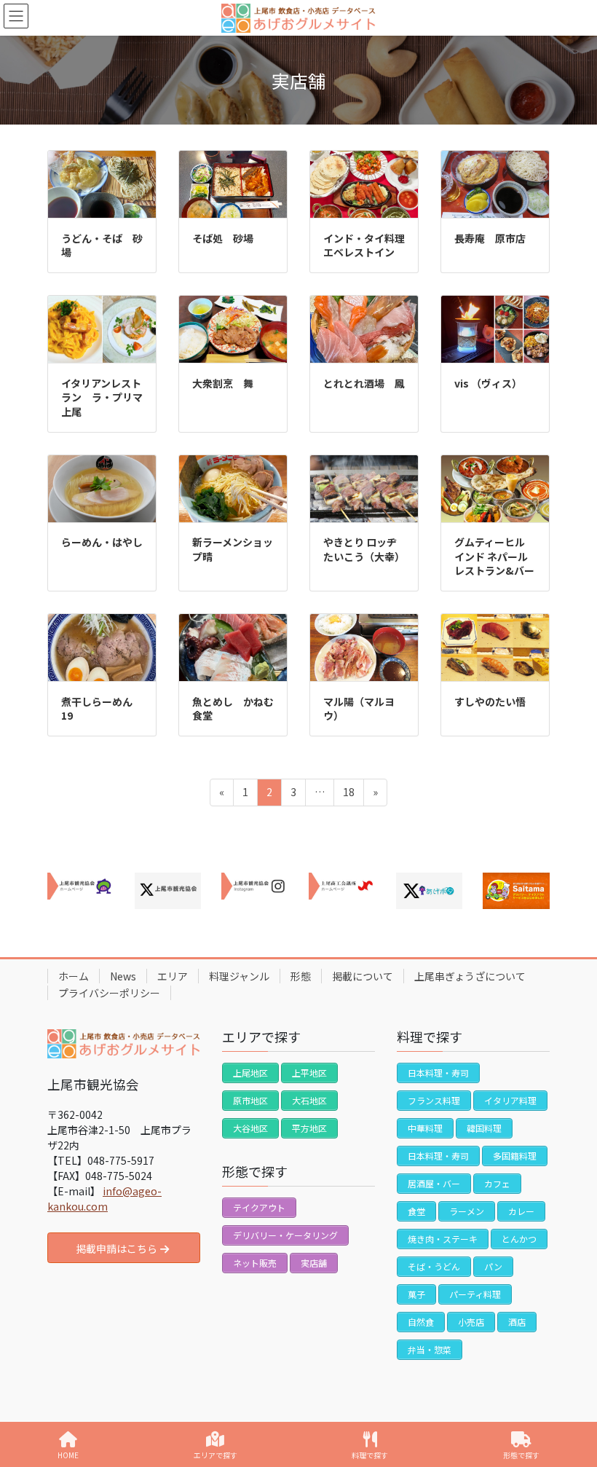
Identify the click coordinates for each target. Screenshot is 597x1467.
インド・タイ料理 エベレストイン (369, 245)
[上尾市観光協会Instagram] (254, 886)
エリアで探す (215, 1455)
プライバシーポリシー (109, 993)
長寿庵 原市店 (490, 238)
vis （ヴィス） (488, 383)
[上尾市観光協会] (80, 886)
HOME (68, 1455)
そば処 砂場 (222, 238)
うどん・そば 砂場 (102, 245)
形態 (300, 976)
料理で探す (370, 1455)
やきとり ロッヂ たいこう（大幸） (364, 549)
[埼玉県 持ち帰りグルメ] (516, 891)
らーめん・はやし (102, 542)
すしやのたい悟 (490, 701)
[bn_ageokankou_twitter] (168, 891)
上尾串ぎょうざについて (470, 976)
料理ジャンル (239, 976)
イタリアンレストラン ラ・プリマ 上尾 (107, 397)
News (123, 976)
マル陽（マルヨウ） (359, 708)
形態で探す (521, 1455)
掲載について (362, 976)
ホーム (73, 976)
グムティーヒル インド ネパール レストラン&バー (494, 556)
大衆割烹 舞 (222, 383)
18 (348, 795)
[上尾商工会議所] (342, 886)
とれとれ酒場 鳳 (364, 383)
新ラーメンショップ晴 (232, 549)
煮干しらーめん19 (97, 708)
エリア (172, 976)
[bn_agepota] (429, 891)
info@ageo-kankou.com (104, 1199)
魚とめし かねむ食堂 (233, 708)
